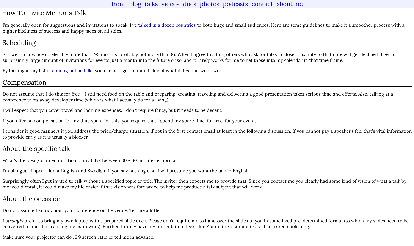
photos (209, 4)
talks (151, 4)
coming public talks (73, 70)
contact (262, 4)
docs (189, 4)
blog (135, 4)
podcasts (235, 4)
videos (170, 4)
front (118, 4)
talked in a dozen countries (167, 25)
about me (290, 4)
